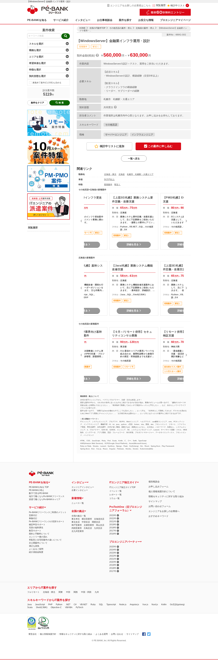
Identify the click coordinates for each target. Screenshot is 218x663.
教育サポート (35, 530)
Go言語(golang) (177, 604)
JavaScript (40, 604)
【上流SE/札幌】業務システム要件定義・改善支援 (132, 199)
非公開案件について (38, 543)
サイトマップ (155, 501)
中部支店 (86, 522)
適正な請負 (34, 546)
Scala (30, 607)
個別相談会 (154, 481)
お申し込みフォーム (158, 486)
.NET (68, 604)
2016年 (112, 534)
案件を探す (125, 20)
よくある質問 (101, 634)
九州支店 (98, 528)
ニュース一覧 (78, 503)
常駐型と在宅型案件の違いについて (45, 540)
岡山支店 (100, 525)
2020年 (112, 562)
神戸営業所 (77, 525)
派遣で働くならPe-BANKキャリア (44, 499)
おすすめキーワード (158, 516)
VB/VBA (68, 607)
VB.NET (83, 604)
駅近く (117, 184)
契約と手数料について (39, 534)
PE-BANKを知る (37, 20)
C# (75, 604)
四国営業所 (77, 528)
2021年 (112, 521)
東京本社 (76, 519)
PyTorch (79, 607)
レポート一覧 (115, 494)
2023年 (112, 515)
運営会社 (32, 634)
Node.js (122, 604)
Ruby (93, 604)
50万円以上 (109, 179)
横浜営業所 (87, 519)
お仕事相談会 (104, 20)
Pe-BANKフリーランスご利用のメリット (47, 512)
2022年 (112, 518)
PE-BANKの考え (36, 490)
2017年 (112, 531)
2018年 (112, 528)
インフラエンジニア (142, 134)
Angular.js (134, 604)
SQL (101, 604)
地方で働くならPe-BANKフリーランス (46, 496)
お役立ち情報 (146, 20)
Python (59, 604)
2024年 (112, 550)
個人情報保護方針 (48, 634)
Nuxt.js (155, 604)
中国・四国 (86, 592)
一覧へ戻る (134, 158)
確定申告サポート (37, 524)
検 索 (61, 102)
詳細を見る (133, 244)
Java (29, 604)
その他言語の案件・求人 (120, 28)
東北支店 (76, 522)
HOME (82, 28)
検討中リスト (179, 5)
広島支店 (88, 528)
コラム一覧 (114, 498)
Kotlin (164, 604)
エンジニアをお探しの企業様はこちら (130, 5)
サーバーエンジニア (116, 134)
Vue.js (145, 604)
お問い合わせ (117, 634)
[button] (81, 221)
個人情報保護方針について (162, 491)
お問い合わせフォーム (160, 506)
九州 (97, 592)
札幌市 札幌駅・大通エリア (140, 174)
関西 (76, 592)
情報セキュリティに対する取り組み (166, 496)
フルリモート (33, 592)
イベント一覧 (115, 491)
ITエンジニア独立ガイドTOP (122, 487)
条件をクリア (37, 102)
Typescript (111, 604)
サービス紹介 (61, 20)
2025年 (112, 547)
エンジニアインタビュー (83, 487)
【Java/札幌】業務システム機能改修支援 (132, 267)
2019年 (112, 525)
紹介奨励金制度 (36, 552)
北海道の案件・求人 (145, 28)
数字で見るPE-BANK (38, 493)
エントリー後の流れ (38, 537)
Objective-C (56, 607)
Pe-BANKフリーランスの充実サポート (46, 521)
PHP (50, 604)
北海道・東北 (110, 174)
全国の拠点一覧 (79, 516)
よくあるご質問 (36, 549)
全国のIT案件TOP (97, 28)
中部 (68, 592)
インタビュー (82, 20)
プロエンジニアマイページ (175, 20)
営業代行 (33, 515)
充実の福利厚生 (36, 527)
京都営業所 (89, 525)
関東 (61, 592)
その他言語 (111, 124)
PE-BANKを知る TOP (39, 487)
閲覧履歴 (161, 5)
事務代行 (33, 518)
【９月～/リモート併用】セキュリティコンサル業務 (132, 333)
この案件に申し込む (160, 146)
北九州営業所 (78, 531)
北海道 (122, 174)
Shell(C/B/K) (41, 607)
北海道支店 (99, 519)
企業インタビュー (80, 490)
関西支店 (96, 522)
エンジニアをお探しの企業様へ (164, 511)
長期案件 (108, 184)
